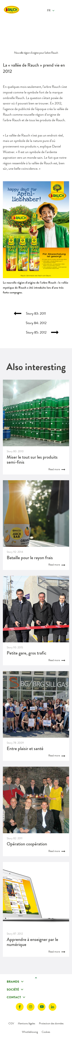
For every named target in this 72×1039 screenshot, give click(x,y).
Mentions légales (26, 1023)
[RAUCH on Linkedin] (52, 1007)
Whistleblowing (30, 1032)
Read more (54, 469)
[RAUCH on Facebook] (20, 1007)
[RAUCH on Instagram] (31, 1007)
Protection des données (51, 1023)
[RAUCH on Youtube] (42, 1007)
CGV (11, 1023)
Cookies (46, 1032)
